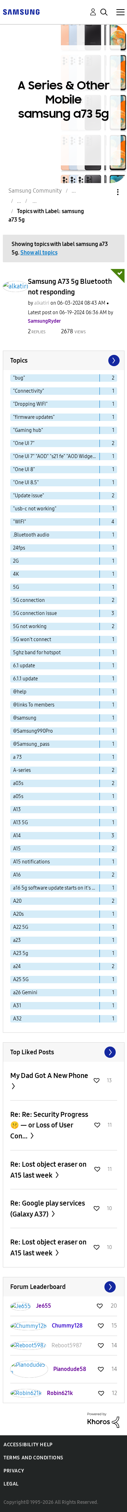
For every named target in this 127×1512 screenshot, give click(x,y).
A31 (17, 1006)
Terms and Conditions (34, 1458)
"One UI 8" (24, 470)
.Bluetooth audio (31, 535)
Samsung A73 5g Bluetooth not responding (70, 286)
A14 (17, 836)
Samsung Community (35, 190)
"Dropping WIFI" (30, 404)
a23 (17, 940)
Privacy (14, 1471)
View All (63, 1052)
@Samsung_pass (31, 744)
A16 (17, 875)
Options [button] (106, 192)
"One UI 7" (24, 443)
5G (16, 587)
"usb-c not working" (34, 509)
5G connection (29, 600)
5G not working (30, 626)
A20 (17, 901)
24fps (19, 548)
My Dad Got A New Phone (49, 1075)
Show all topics (39, 252)
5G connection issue (35, 613)
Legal (11, 1484)
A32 (17, 1019)
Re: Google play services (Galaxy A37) (47, 1208)
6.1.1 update (25, 679)
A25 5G (21, 980)
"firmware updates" (34, 417)
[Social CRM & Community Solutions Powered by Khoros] (103, 1420)
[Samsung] (21, 11)
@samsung (24, 718)
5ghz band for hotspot (37, 653)
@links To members (33, 705)
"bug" (19, 378)
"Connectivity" (28, 391)
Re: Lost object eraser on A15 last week (48, 1169)
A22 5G (20, 927)
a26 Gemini (25, 993)
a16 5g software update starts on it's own (56, 888)
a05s (18, 796)
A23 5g (20, 953)
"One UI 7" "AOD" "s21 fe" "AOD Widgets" (55, 456)
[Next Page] (113, 360)
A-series (22, 770)
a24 (17, 966)
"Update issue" (28, 496)
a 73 (17, 757)
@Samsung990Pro (33, 731)
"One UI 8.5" (26, 483)
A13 (17, 810)
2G (16, 561)
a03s (18, 783)
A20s (18, 914)
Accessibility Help (28, 1445)
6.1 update (24, 666)
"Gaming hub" (28, 430)
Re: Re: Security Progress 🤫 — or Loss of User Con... (49, 1125)
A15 (17, 849)
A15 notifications (31, 862)
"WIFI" (19, 522)
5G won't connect (32, 640)
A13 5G (20, 823)
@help (19, 692)
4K (16, 574)
